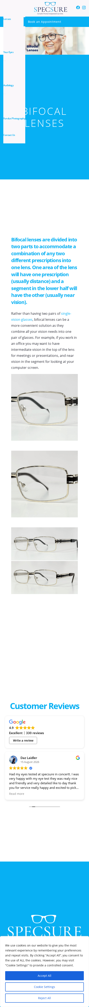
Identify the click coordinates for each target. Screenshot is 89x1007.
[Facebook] (78, 7)
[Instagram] (84, 8)
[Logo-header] (50, 8)
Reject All (44, 998)
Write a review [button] (23, 740)
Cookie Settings (44, 987)
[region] (44, 971)
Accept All (44, 976)
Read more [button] (16, 794)
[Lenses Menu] (4, 27)
